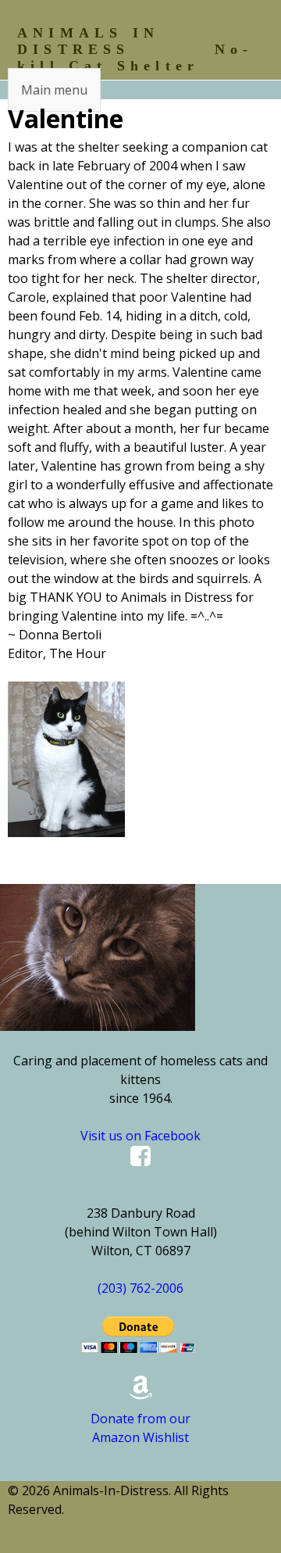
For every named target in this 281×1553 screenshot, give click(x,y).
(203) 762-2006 (140, 1288)
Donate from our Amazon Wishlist (140, 1428)
